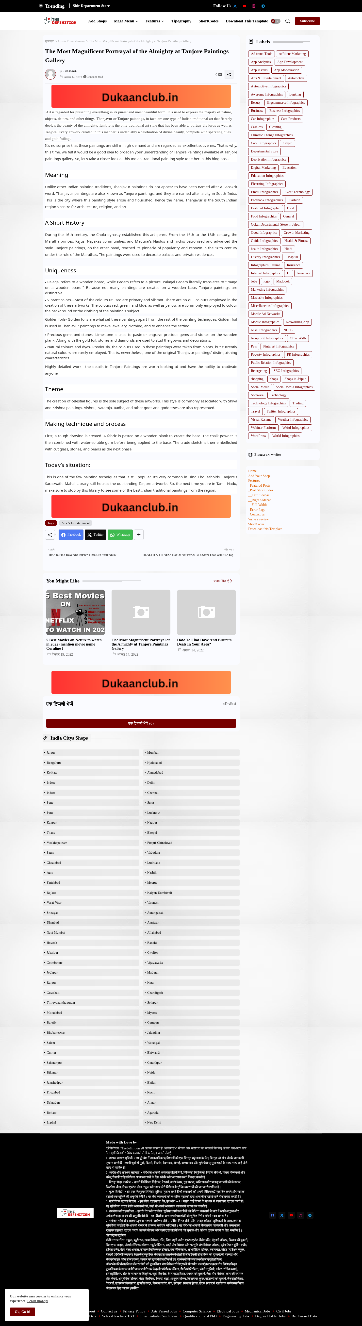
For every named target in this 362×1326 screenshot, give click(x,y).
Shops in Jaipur (295, 379)
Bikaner (52, 1072)
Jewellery (303, 273)
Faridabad (53, 882)
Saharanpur (54, 1062)
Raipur (51, 982)
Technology (278, 395)
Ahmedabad (155, 772)
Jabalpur (52, 952)
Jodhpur (52, 972)
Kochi (151, 1092)
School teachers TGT (118, 1316)
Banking (295, 94)
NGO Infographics (264, 330)
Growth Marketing (297, 232)
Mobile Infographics (265, 322)
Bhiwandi (153, 1052)
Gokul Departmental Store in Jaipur (276, 224)
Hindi (288, 249)
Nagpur (152, 822)
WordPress (258, 436)
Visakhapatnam (57, 843)
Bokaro (52, 1112)
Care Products (290, 119)
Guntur (51, 1052)
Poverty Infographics (265, 354)
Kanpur (52, 822)
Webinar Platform (263, 428)
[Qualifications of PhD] (300, 5)
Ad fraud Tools (261, 54)
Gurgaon (153, 1022)
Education (289, 167)
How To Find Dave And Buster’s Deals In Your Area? (204, 642)
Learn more (36, 1301)
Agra (50, 872)
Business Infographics (284, 111)
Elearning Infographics (267, 184)
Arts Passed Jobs (164, 1311)
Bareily (52, 1022)
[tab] (97, 21)
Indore (51, 782)
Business (257, 111)
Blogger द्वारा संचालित (267, 454)
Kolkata (52, 772)
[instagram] (253, 5)
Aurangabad (155, 912)
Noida (151, 1072)
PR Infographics (298, 354)
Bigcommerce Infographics (286, 102)
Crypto (287, 143)
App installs (259, 70)
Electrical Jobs (228, 1311)
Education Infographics (267, 176)
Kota (150, 982)
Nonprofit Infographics (267, 338)
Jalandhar (153, 1032)
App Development (290, 62)
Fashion (294, 200)
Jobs (254, 281)
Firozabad (53, 1092)
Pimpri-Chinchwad (159, 843)
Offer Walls (298, 338)
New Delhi (154, 1122)
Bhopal (152, 832)
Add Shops (97, 21)
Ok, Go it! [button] (22, 1312)
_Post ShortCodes (260, 490)
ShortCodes (208, 21)
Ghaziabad (54, 862)
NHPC (288, 330)
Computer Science (197, 1311)
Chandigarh (155, 992)
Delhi (151, 782)
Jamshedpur (55, 1082)
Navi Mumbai (56, 932)
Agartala (153, 1112)
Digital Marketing (263, 167)
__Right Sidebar (259, 500)
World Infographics (285, 436)
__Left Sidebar (258, 495)
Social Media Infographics (294, 387)
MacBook (283, 281)
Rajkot (51, 893)
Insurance (293, 265)
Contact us (109, 1311)
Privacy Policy (134, 1311)
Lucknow (153, 812)
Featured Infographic (265, 208)
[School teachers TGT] (282, 5)
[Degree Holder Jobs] (319, 5)
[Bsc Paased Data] (328, 5)
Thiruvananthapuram (61, 1002)
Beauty (256, 102)
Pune (50, 802)
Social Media (260, 387)
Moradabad (54, 1012)
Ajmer (151, 1102)
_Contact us (256, 514)
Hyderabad (154, 762)
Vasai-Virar (54, 902)
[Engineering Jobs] (310, 5)
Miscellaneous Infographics (270, 306)
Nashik (152, 872)
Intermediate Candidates (159, 1316)
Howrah (52, 943)
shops (274, 379)
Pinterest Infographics (278, 346)
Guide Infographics (264, 241)
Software (257, 395)
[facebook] (272, 1215)
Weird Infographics (295, 428)
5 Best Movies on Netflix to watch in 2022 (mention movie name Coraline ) (74, 644)
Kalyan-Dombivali (159, 893)
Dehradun (53, 1102)
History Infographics (265, 257)
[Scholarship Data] (272, 5)
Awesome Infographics (267, 94)
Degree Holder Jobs (270, 1316)
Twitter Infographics (281, 411)
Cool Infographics (263, 143)
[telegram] (263, 5)
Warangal (153, 1042)
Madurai (153, 972)
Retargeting (259, 371)
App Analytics (261, 62)
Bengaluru (54, 762)
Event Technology (297, 192)
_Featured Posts (259, 485)
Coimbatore (55, 962)
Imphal (51, 1122)
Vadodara (153, 852)
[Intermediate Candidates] (291, 5)
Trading (297, 403)
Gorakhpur (154, 1062)
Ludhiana (153, 862)
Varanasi (153, 902)
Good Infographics (264, 232)
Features (153, 21)
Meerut (152, 882)
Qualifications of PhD (200, 1316)
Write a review (258, 519)
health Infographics (264, 249)
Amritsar (153, 922)
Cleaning (275, 127)
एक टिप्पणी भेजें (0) (141, 723)
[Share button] (139, 535)
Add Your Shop (259, 476)
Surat (150, 802)
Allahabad (154, 932)
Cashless (257, 127)
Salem (51, 1042)
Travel (255, 411)
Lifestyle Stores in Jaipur (93, 6)
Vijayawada (155, 962)
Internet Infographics (265, 273)
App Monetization (286, 70)
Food (290, 208)
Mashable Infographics (266, 297)
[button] (275, 21)
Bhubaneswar (56, 1032)
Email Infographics (264, 192)
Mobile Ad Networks (265, 314)
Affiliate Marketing (292, 54)
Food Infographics (264, 216)
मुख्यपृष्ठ (49, 41)
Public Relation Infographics (271, 363)
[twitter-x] (235, 5)
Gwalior (152, 952)
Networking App (297, 322)
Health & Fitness (296, 241)
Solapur (152, 1002)
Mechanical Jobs (257, 1311)
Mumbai (153, 752)
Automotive (296, 78)
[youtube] (244, 5)
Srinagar (52, 912)
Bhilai (151, 1082)
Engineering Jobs (236, 1316)
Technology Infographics (268, 403)
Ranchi (152, 943)
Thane (51, 832)
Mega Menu (124, 21)
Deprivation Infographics (268, 159)
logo (266, 281)
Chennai (153, 793)
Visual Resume (261, 419)
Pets (254, 346)
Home (252, 471)
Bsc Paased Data (304, 1316)
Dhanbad (53, 922)
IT (288, 273)
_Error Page (256, 510)
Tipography (181, 21)
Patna (50, 852)
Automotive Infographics (268, 86)
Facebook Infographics (267, 200)
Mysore (152, 1012)
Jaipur (51, 752)
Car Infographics (262, 119)
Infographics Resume (265, 265)
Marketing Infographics (267, 289)
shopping (257, 379)
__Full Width (257, 505)
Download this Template (247, 21)
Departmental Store (264, 151)
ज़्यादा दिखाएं (221, 581)
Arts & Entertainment (71, 41)
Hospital (292, 257)
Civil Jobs (284, 1311)
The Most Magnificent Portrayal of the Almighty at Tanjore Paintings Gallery (141, 644)
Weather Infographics (293, 419)
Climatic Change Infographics (272, 135)
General (288, 216)
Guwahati (53, 992)
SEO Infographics (286, 371)
